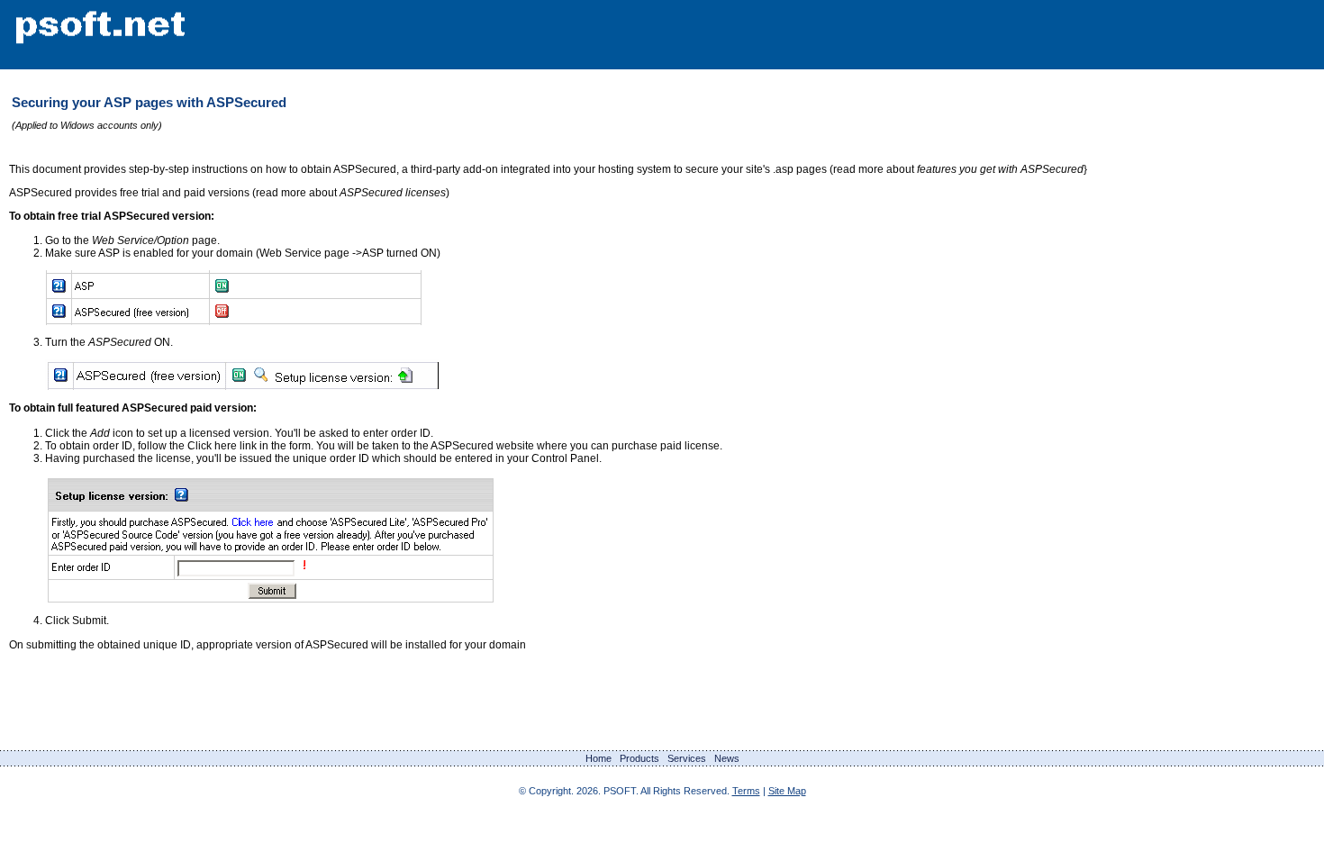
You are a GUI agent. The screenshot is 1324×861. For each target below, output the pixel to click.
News (726, 758)
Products (639, 758)
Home (598, 758)
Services (686, 758)
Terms (746, 790)
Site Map (787, 790)
